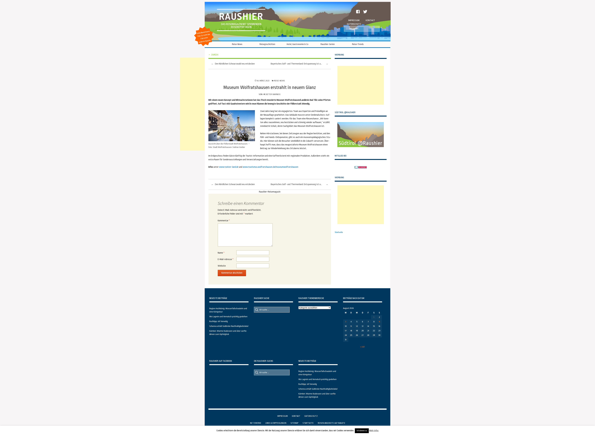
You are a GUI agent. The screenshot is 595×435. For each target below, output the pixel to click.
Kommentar (224, 220)
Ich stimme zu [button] (362, 431)
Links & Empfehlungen (275, 423)
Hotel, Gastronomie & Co (297, 44)
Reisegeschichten (267, 44)
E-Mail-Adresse (226, 259)
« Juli (362, 347)
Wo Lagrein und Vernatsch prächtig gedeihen (228, 316)
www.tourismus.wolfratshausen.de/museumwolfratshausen (270, 167)
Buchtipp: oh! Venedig (218, 321)
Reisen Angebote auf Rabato (331, 423)
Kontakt (370, 20)
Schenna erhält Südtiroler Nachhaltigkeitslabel (228, 326)
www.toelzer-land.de (228, 167)
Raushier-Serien (328, 44)
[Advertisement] (360, 85)
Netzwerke (255, 423)
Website (222, 266)
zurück (214, 54)
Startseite (339, 232)
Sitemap (294, 423)
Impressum (353, 20)
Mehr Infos (374, 430)
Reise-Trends (358, 44)
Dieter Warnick (272, 94)
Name (221, 253)
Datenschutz (354, 24)
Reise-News (237, 44)
